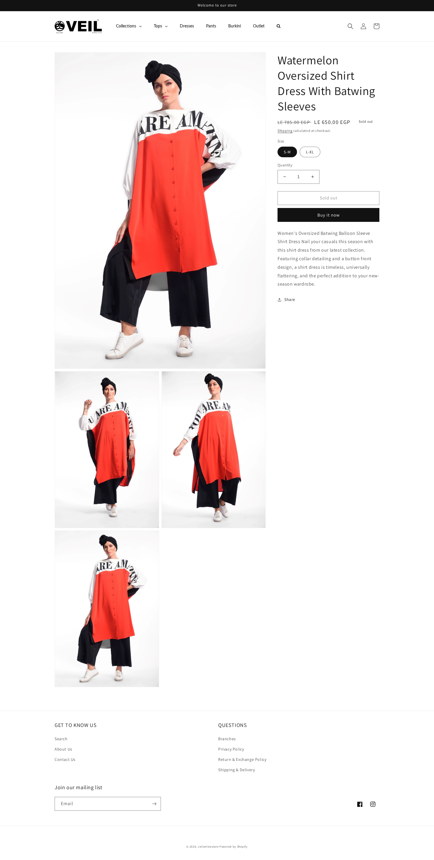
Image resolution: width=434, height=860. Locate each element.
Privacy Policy (231, 749)
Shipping (285, 130)
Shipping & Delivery (236, 769)
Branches (227, 738)
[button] (350, 26)
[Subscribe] (154, 804)
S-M (287, 152)
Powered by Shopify (233, 846)
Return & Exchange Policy (242, 759)
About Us (63, 749)
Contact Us (65, 759)
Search (61, 738)
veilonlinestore (208, 846)
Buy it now (328, 215)
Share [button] (289, 299)
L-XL (310, 152)
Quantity (285, 165)
